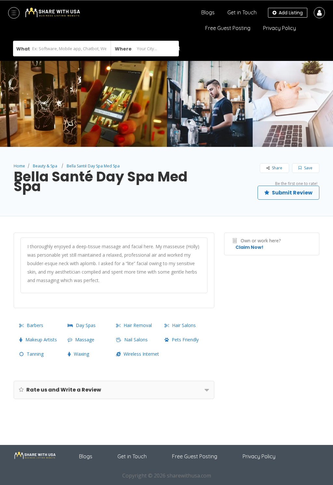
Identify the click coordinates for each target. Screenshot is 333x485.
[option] (124, 104)
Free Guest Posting (227, 28)
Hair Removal (138, 325)
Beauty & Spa (45, 166)
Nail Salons (136, 339)
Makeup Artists (41, 339)
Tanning (35, 354)
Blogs (208, 12)
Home (19, 166)
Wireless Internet (141, 354)
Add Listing (290, 12)
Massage (84, 339)
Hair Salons (184, 325)
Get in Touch (242, 12)
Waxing (81, 354)
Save (308, 168)
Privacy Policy (279, 28)
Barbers (35, 325)
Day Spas (86, 325)
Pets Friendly (185, 339)
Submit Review (292, 192)
